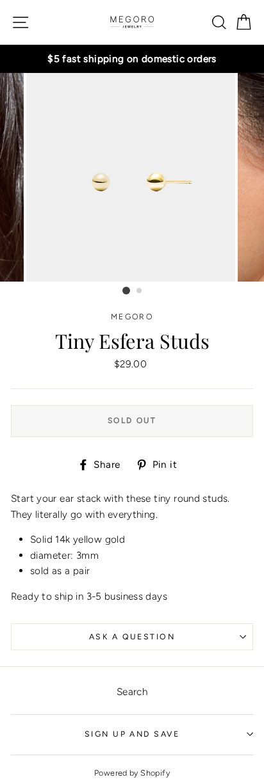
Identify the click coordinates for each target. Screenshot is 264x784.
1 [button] (126, 290)
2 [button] (139, 291)
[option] (132, 59)
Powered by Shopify (132, 773)
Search (132, 691)
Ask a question (132, 636)
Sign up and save (132, 734)
